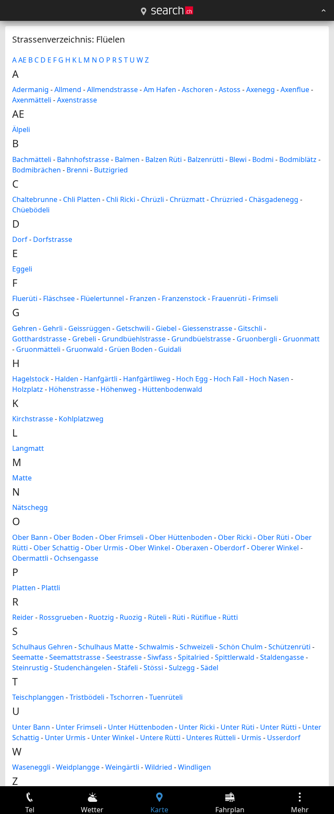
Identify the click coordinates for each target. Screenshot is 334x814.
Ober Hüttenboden (180, 537)
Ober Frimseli (121, 537)
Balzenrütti (205, 159)
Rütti (230, 617)
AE (22, 60)
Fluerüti (24, 298)
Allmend (67, 89)
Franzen (143, 298)
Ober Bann (30, 537)
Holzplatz (27, 389)
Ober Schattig (56, 548)
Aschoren (197, 89)
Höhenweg (118, 389)
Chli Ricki (120, 199)
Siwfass (159, 657)
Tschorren (127, 697)
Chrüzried (226, 199)
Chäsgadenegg (273, 199)
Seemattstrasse (74, 657)
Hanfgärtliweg (146, 379)
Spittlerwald (234, 657)
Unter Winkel (112, 737)
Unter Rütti (278, 727)
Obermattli (30, 558)
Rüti (178, 617)
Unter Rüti (237, 727)
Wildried (158, 767)
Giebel (166, 328)
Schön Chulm (241, 647)
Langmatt (28, 448)
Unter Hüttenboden (140, 727)
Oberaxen (192, 548)
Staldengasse (282, 657)
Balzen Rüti (163, 159)
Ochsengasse (76, 558)
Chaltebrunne (34, 199)
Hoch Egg (192, 379)
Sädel (209, 667)
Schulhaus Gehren (42, 647)
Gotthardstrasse (39, 339)
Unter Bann (31, 727)
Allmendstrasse (112, 89)
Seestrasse (124, 657)
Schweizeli (197, 647)
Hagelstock (30, 379)
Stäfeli (127, 667)
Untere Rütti (160, 737)
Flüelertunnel (102, 298)
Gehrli (53, 328)
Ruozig (131, 617)
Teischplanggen (38, 697)
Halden (66, 379)
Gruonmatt (301, 339)
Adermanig (30, 89)
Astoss (229, 89)
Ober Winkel (149, 548)
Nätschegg (30, 507)
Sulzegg (182, 667)
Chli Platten (81, 199)
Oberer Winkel (275, 548)
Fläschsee (59, 298)
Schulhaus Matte (106, 647)
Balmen (127, 159)
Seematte (27, 657)
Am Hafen (160, 89)
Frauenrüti (229, 298)
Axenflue (295, 89)
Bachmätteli (31, 159)
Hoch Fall (229, 379)
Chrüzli (152, 199)
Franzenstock (184, 298)
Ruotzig (101, 617)
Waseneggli (31, 767)
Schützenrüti (289, 647)
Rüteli (157, 617)
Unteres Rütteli (211, 737)
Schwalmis (156, 647)
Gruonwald (84, 349)
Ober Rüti (273, 537)
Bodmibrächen (36, 170)
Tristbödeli (87, 697)
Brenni (77, 170)
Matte (22, 478)
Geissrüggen (89, 328)
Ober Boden (73, 537)
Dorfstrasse (52, 239)
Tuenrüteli (166, 697)
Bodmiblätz (298, 159)
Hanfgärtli (100, 379)
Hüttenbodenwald (172, 389)
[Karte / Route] (143, 11)
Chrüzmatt (187, 199)
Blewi (238, 159)
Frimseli (265, 298)
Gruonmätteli (38, 349)
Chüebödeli (31, 210)
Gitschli (250, 328)
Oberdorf (229, 548)
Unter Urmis (65, 737)
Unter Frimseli (79, 727)
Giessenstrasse (207, 328)
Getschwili (133, 328)
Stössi (153, 667)
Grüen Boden (131, 349)
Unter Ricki (197, 727)
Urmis (251, 737)
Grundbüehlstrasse (134, 339)
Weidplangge (78, 767)
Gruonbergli (257, 339)
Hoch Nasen (269, 379)
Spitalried (193, 657)
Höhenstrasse (72, 389)
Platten (24, 587)
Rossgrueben (61, 617)
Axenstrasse (77, 100)
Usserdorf (284, 737)
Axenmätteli (31, 100)
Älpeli (21, 129)
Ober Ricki (235, 537)
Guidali (169, 349)
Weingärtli (122, 767)
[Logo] (172, 10)
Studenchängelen (83, 667)
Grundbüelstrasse (201, 339)
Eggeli (22, 269)
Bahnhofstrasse (83, 159)
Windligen (194, 767)
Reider (22, 617)
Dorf (19, 239)
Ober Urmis (104, 548)
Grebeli (84, 339)
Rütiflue (204, 617)
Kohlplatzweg (81, 419)
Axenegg (260, 89)
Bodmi (263, 159)
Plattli (50, 587)
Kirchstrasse (32, 419)
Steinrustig (30, 667)
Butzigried (111, 170)
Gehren (24, 328)
